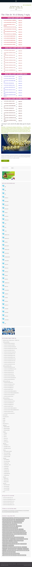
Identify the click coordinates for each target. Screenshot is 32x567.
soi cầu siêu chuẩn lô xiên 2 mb (9, 370)
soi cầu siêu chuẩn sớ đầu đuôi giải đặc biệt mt (11, 392)
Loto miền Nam (6, 301)
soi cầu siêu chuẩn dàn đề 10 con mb (10, 358)
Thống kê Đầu (6, 275)
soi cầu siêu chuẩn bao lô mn (8, 399)
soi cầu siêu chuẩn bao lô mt (8, 382)
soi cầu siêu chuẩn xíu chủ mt (8, 396)
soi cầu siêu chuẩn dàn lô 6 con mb (9, 364)
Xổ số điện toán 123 (6, 238)
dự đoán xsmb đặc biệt (8, 535)
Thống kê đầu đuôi (6, 260)
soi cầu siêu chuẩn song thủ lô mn (9, 413)
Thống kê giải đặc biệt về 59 (9, 555)
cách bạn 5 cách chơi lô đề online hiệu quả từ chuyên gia (15, 124)
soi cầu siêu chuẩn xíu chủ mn (8, 411)
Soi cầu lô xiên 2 (12, 548)
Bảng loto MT (6, 478)
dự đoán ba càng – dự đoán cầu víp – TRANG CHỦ (11, 340)
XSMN (5, 190)
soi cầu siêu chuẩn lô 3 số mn (8, 406)
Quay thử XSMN (6, 312)
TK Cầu (4, 450)
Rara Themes (27, 563)
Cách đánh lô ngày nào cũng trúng (18, 521)
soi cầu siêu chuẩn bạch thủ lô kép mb (10, 346)
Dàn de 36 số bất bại (6, 130)
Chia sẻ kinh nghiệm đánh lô (8, 129)
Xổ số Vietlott (6, 441)
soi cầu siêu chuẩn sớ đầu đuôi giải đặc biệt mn (11, 409)
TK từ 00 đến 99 (6, 459)
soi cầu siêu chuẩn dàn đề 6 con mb (9, 355)
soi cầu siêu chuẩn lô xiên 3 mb (9, 372)
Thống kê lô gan (6, 264)
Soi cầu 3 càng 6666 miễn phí (10, 542)
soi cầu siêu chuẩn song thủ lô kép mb (10, 377)
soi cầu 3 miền (23, 543)
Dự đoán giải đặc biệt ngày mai (10, 529)
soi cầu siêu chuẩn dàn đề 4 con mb (9, 353)
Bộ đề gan (14, 127)
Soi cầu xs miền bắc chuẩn (7, 365)
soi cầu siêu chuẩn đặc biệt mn (9, 402)
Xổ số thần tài (6, 444)
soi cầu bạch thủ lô (5, 545)
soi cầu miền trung (26, 548)
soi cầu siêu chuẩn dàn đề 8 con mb (9, 357)
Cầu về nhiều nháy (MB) (8, 451)
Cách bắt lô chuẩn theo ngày (20, 519)
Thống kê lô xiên (6, 471)
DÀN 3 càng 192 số (16, 522)
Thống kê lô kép (6, 271)
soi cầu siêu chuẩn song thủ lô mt (9, 394)
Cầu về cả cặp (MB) (7, 453)
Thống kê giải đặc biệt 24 (9, 552)
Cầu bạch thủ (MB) (6, 245)
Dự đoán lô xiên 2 (7, 532)
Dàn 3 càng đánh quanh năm (9, 524)
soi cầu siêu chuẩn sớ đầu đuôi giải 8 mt (10, 391)
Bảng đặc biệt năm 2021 (8, 519)
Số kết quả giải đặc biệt (23, 550)
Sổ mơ (5, 323)
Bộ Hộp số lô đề (19, 127)
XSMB (5, 186)
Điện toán (4, 443)
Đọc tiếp (5, 160)
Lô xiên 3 (5, 540)
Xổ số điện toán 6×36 (7, 448)
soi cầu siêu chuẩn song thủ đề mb (9, 375)
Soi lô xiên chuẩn (12, 550)
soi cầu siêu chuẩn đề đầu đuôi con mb (10, 368)
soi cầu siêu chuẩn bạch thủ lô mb (9, 350)
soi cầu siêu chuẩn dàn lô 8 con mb (9, 367)
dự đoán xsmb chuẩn (8, 534)
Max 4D (5, 227)
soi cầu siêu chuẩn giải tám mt (8, 387)
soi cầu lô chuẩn (5, 548)
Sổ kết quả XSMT (7, 426)
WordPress (29, 565)
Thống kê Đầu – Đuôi (6, 282)
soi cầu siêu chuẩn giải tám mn (9, 404)
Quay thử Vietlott (6, 319)
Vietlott (4, 431)
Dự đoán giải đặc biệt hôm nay (10, 527)
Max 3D (5, 223)
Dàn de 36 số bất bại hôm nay (14, 130)
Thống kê (5, 433)
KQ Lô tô (4, 476)
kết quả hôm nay (6, 197)
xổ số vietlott (5, 212)
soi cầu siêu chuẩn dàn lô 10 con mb (9, 360)
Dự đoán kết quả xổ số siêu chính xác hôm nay (14, 531)
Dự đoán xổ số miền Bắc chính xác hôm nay (13, 537)
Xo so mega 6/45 (6, 216)
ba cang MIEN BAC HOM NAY (21, 518)
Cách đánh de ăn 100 (12, 128)
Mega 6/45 (6, 440)
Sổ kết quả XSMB (6, 201)
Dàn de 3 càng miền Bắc (8, 526)
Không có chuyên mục (22, 539)
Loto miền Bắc (6, 297)
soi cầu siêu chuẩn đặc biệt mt (9, 385)
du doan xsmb (6, 523)
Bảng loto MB (6, 481)
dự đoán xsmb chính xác (20, 534)
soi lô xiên (4, 550)
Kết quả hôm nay (5, 423)
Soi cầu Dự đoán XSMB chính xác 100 (12, 547)
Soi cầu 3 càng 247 (18, 540)
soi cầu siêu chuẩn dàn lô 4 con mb (9, 362)
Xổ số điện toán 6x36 (6, 234)
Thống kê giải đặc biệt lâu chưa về (11, 553)
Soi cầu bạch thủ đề (11, 545)
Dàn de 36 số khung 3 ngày (23, 130)
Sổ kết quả (4, 425)
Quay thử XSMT (6, 486)
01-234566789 (27, 5)
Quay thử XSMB (6, 308)
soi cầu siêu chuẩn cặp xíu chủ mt (9, 384)
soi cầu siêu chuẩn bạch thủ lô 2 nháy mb (10, 348)
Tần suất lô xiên (21, 555)
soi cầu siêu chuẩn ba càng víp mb (9, 343)
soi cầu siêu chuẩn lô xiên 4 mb (9, 374)
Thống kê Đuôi (6, 466)
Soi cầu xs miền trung (6, 381)
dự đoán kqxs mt (21, 529)
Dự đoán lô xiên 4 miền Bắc (19, 532)
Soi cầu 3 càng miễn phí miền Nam (11, 544)
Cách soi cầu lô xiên (7, 521)
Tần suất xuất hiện (7, 461)
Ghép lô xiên (6, 539)
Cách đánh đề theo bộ (19, 128)
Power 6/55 (6, 438)
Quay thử (4, 483)
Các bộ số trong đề (25, 127)
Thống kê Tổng (6, 286)
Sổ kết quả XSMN (7, 428)
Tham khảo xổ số (5, 416)
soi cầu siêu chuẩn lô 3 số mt (8, 389)
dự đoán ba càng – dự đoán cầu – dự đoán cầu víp (16, 8)
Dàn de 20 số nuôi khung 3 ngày (17, 129)
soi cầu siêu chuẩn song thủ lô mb (9, 379)
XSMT (4, 421)
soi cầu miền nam (20, 548)
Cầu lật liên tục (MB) (6, 249)
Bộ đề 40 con (10, 127)
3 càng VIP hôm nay (7, 518)
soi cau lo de (10, 540)
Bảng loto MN (6, 479)
